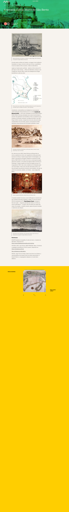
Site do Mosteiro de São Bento (19, 251)
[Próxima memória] (45, 295)
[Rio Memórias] (6, 2)
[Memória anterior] (23, 295)
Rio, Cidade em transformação (11, 5)
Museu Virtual (5, 5)
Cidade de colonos (18, 5)
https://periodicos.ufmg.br (18, 249)
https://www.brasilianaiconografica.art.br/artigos (23, 243)
